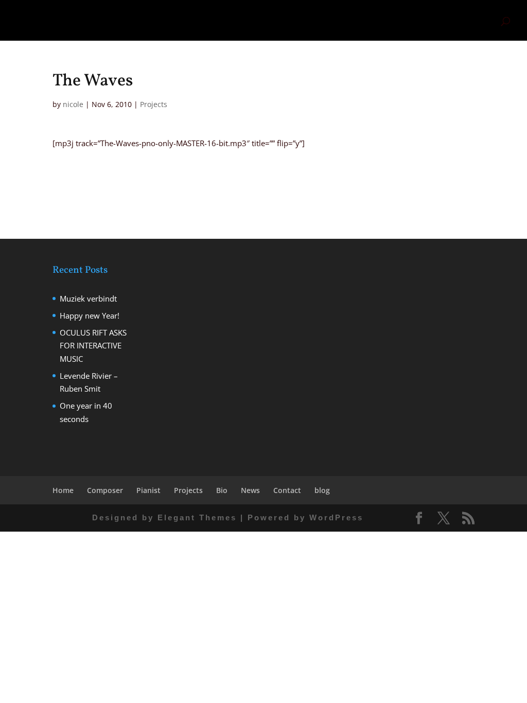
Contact (454, 21)
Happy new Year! (89, 315)
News (412, 21)
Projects (361, 21)
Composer (280, 21)
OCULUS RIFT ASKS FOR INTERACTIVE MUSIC (93, 345)
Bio (388, 21)
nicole (73, 104)
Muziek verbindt (88, 298)
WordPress (336, 517)
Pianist (317, 21)
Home (244, 21)
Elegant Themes (197, 517)
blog (483, 21)
